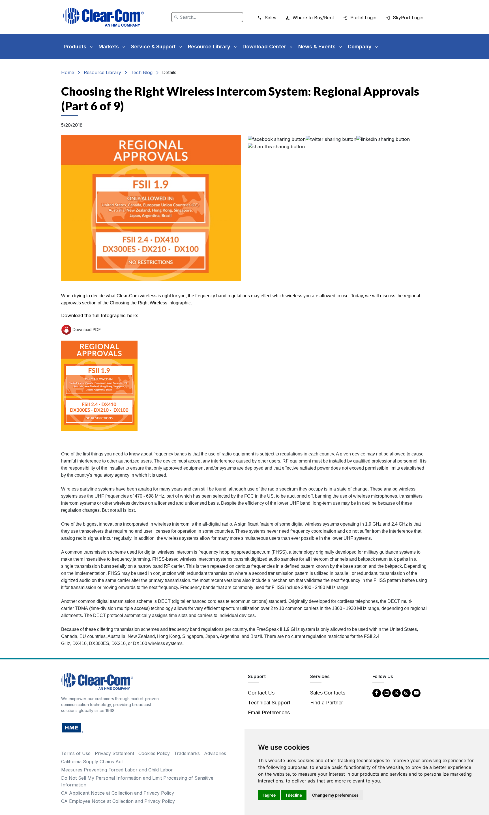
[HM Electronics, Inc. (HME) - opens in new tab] (72, 727)
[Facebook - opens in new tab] (376, 693)
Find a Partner (326, 703)
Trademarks (187, 753)
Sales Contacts (327, 693)
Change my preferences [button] (335, 795)
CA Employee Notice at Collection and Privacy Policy (118, 801)
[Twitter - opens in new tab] (396, 693)
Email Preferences (269, 712)
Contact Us (261, 693)
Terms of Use (76, 753)
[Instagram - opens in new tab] (406, 693)
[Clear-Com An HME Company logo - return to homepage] (97, 681)
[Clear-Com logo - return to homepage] (103, 17)
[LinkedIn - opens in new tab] (386, 693)
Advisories (215, 753)
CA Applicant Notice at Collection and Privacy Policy (117, 793)
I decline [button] (294, 795)
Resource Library (102, 72)
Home (67, 72)
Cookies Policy (154, 753)
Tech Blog (142, 72)
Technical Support (269, 703)
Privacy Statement (114, 753)
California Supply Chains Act (92, 761)
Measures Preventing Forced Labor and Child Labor (117, 770)
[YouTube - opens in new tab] (416, 693)
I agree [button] (269, 795)
